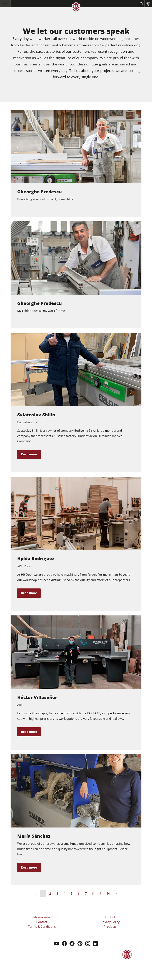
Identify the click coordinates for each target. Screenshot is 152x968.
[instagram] (87, 944)
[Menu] (5, 3)
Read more (29, 454)
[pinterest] (79, 944)
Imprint (110, 917)
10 (108, 893)
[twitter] (72, 944)
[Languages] (148, 3)
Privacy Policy (110, 922)
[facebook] (64, 944)
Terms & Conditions (42, 927)
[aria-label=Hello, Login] (140, 3)
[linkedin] (95, 944)
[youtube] (56, 944)
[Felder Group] (76, 7)
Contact (41, 922)
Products (110, 927)
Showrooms (41, 917)
